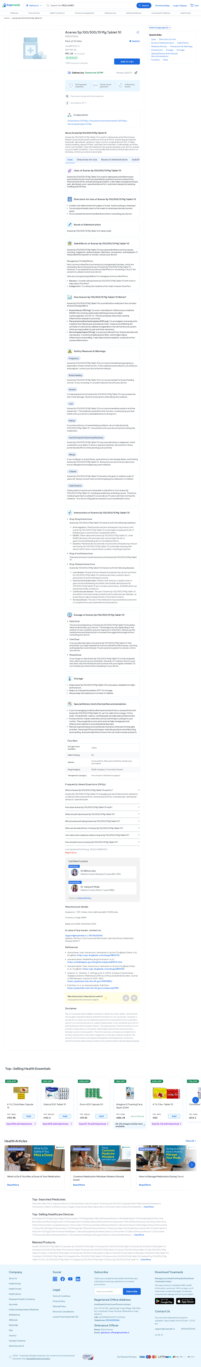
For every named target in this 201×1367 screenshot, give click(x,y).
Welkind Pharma (71, 36)
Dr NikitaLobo (88, 870)
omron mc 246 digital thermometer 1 (51, 1228)
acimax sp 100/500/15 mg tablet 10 (149, 1246)
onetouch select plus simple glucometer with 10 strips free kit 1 (137, 1228)
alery (90, 1206)
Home (6, 18)
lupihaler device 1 (61, 1225)
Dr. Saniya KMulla (90, 886)
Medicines (14, 13)
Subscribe (131, 1291)
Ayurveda (13, 1304)
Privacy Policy (59, 1301)
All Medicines (14, 1314)
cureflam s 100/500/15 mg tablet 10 (48, 1256)
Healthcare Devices (133, 13)
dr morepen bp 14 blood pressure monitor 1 (99, 1218)
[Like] (126, 998)
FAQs (165, 59)
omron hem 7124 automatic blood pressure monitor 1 (95, 1225)
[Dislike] (134, 998)
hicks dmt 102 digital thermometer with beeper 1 (54, 1231)
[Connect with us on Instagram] (55, 1279)
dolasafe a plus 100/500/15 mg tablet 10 (85, 1256)
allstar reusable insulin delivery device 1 (95, 1231)
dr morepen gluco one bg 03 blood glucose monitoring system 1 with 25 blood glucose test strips (110, 1221)
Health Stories (15, 1288)
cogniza (55, 1203)
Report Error (71, 852)
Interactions (157, 50)
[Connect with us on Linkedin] (78, 1279)
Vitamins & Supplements (84, 13)
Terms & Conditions (61, 1296)
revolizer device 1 (128, 1225)
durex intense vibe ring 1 (81, 1234)
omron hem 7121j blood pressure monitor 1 (133, 1231)
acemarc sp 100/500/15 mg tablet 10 (80, 1246)
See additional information (38, 1358)
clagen (71, 1206)
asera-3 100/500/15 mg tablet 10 (57, 1253)
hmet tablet (136, 1203)
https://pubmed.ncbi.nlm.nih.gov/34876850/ (89, 981)
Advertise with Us (16, 1346)
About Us (13, 1278)
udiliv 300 (46, 1203)
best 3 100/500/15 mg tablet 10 (120, 1253)
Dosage (169, 50)
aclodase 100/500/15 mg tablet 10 (48, 1249)
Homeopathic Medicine (161, 13)
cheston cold (67, 1203)
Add (28, 1116)
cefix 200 (126, 1206)
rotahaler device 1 (128, 1218)
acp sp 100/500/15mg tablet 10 (132, 1249)
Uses (70, 159)
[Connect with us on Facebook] (62, 1279)
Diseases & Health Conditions (22, 1299)
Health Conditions (57, 13)
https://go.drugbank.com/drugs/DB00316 (103, 969)
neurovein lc (99, 1206)
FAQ (11, 1330)
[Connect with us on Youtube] (70, 1279)
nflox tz (49, 1206)
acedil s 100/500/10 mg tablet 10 (47, 1246)
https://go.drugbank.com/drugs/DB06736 (98, 955)
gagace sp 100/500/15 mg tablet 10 (89, 1259)
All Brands (13, 1320)
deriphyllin (136, 1206)
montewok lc (38, 1206)
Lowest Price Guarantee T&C (66, 1316)
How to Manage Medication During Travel (161, 1176)
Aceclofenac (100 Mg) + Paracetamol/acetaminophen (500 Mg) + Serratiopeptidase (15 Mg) (98, 122)
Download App (162, 5)
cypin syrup (81, 1206)
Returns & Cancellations (63, 1311)
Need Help (13, 1325)
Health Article (15, 1283)
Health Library (15, 1294)
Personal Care (34, 13)
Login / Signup (180, 5)
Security (12, 1335)
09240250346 (96, 935)
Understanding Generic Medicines (24, 1309)
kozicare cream (113, 1206)
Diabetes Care (110, 13)
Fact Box (155, 59)
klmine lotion (60, 1206)
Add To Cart (127, 61)
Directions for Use (87, 159)
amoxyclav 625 (110, 1203)
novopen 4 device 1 (102, 1234)
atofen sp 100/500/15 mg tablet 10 (89, 1253)
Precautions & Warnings (181, 46)
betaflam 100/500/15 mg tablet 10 (152, 1253)
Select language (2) (158, 27)
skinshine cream (82, 1203)
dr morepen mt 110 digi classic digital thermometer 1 (55, 1218)
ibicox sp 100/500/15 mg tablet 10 (123, 1259)
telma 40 (36, 1203)
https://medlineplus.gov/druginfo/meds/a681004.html (94, 962)
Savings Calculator (17, 1340)
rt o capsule (124, 1203)
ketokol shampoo (151, 1203)
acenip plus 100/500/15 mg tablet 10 (115, 1246)
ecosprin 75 (96, 1203)
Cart (196, 5)
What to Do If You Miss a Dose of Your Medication (33, 1176)
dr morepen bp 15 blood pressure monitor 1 (88, 1228)
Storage (180, 50)
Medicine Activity (159, 46)
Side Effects (139, 159)
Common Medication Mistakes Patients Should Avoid (98, 1178)
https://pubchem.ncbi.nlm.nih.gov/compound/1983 (93, 988)
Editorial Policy (84, 898)
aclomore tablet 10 (74, 1249)
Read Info (136, 41)
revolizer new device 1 (122, 1234)
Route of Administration (114, 159)
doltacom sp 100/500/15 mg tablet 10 (121, 1256)
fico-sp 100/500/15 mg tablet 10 (57, 1259)
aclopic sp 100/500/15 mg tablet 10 (100, 1249)
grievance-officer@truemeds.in (115, 1332)
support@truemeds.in (76, 935)
